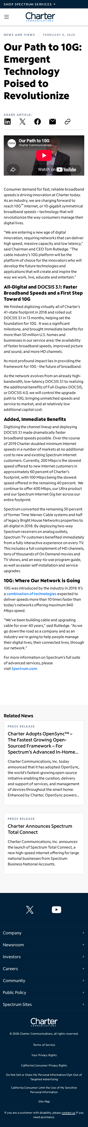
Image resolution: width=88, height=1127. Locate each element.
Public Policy (14, 992)
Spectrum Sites (17, 1004)
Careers (10, 968)
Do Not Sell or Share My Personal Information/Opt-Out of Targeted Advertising (44, 1077)
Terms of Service (44, 1045)
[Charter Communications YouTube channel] (57, 909)
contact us (68, 1112)
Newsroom (13, 944)
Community (14, 980)
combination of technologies (32, 593)
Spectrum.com (24, 668)
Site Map (44, 1101)
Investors (12, 956)
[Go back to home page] (44, 1023)
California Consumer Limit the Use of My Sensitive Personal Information (44, 1090)
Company (12, 933)
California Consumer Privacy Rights (44, 1065)
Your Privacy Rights (44, 1055)
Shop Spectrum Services (28, 4)
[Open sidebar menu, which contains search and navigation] (7, 17)
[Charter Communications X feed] (30, 909)
